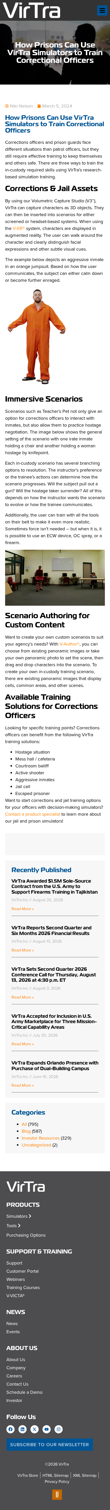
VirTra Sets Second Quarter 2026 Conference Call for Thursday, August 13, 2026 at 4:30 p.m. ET (54, 974)
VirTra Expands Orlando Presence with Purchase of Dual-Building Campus (55, 1065)
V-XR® (19, 228)
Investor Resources (41, 1138)
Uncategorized (36, 1145)
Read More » (23, 908)
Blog (26, 1131)
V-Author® (70, 644)
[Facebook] (10, 1429)
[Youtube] (46, 1429)
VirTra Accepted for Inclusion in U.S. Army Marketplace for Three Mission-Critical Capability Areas (54, 1021)
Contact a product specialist (32, 814)
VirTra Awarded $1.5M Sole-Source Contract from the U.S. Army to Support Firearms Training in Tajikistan (55, 886)
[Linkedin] (22, 1429)
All (24, 1124)
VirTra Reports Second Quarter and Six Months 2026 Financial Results (52, 930)
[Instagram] (58, 1429)
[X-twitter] (34, 1429)
